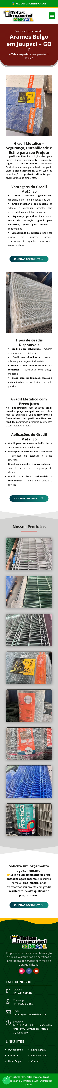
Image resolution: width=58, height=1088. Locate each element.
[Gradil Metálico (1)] (29, 683)
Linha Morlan (38, 1055)
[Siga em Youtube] (36, 971)
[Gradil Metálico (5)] (29, 759)
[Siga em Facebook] (29, 971)
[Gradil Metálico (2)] (29, 608)
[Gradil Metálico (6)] (29, 646)
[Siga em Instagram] (22, 971)
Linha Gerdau (38, 1049)
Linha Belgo (14, 1061)
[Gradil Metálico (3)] (29, 835)
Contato (35, 1061)
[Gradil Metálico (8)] (29, 797)
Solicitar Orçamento (27, 258)
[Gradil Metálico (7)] (29, 570)
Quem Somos (15, 1049)
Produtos (13, 1055)
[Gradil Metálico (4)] (29, 721)
